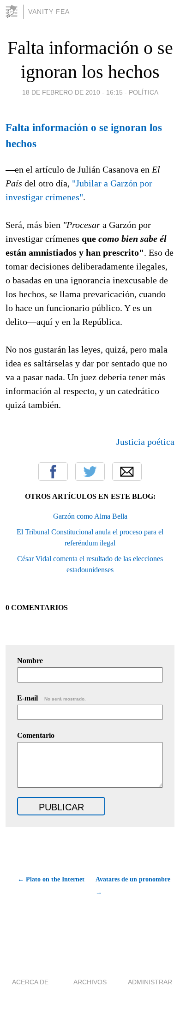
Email (127, 471)
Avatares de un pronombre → (133, 886)
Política (143, 92)
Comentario (35, 735)
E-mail (51, 698)
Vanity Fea (49, 11)
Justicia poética (145, 442)
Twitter (90, 471)
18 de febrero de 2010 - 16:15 (72, 92)
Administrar (150, 982)
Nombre (30, 661)
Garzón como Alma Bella (90, 516)
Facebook (53, 471)
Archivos (90, 982)
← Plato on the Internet (51, 879)
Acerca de (30, 982)
